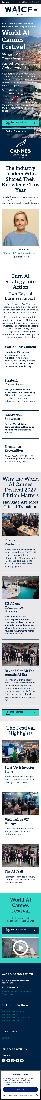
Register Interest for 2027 (16, 123)
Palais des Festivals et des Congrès (17, 991)
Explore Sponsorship (16, 131)
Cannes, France (9, 994)
